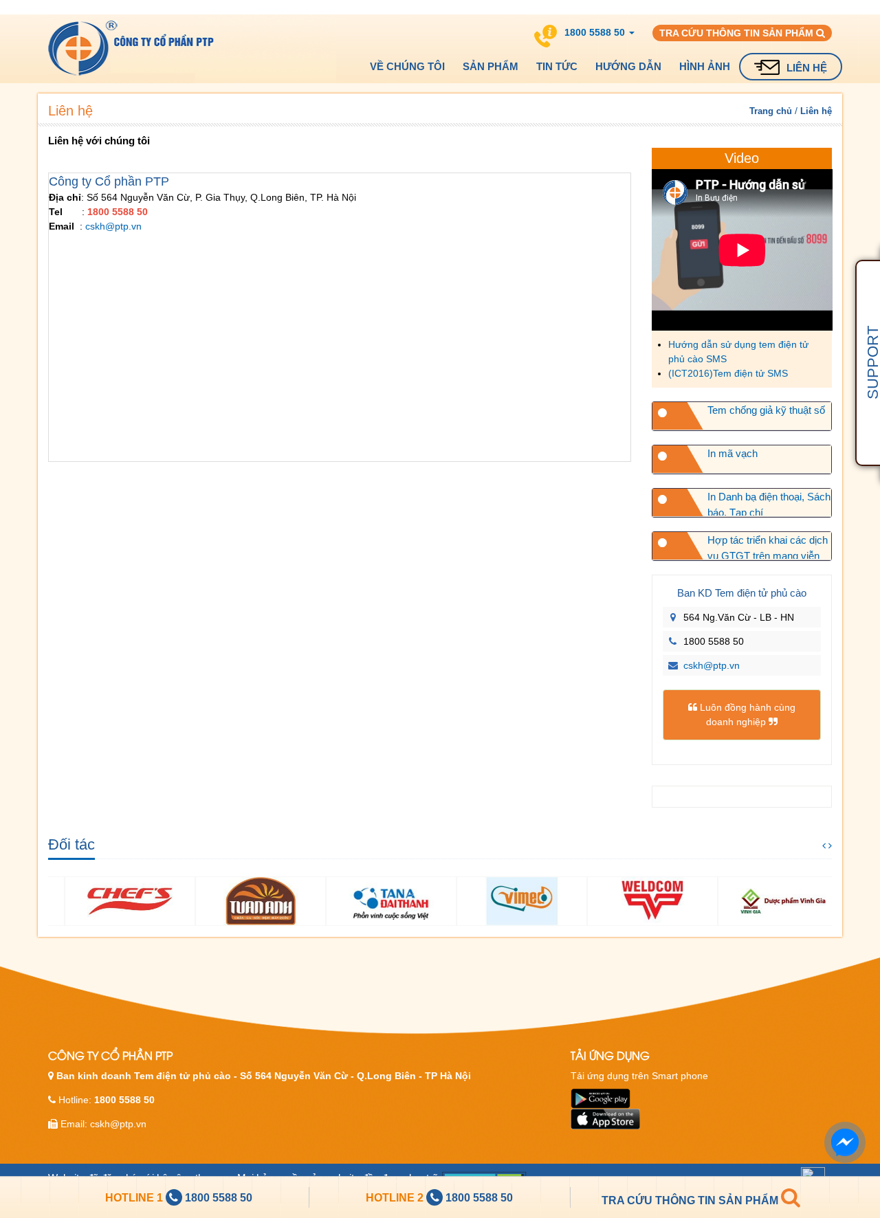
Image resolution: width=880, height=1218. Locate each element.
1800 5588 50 (218, 1198)
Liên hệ (806, 68)
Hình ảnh (704, 66)
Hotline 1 (135, 1198)
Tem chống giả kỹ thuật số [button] (766, 410)
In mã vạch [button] (732, 453)
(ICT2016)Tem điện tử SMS (728, 373)
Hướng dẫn (628, 66)
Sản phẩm (490, 66)
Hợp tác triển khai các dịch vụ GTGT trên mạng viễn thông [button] (767, 546)
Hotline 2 (396, 1198)
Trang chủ (770, 111)
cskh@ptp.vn (113, 226)
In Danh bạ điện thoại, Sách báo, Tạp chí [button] (768, 503)
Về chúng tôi (407, 66)
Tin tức (557, 66)
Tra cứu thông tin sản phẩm (737, 32)
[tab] (742, 416)
